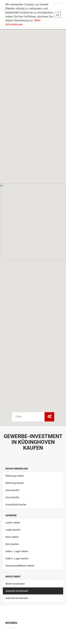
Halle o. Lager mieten (16, 551)
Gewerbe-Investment (16, 591)
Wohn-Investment (15, 583)
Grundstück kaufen (15, 504)
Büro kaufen (12, 544)
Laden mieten (12, 522)
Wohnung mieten (14, 475)
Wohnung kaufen (14, 483)
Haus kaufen (12, 490)
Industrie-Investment (16, 598)
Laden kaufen (12, 529)
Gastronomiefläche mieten (19, 565)
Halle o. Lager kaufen (17, 558)
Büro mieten (12, 537)
